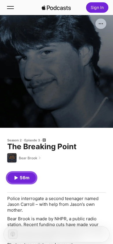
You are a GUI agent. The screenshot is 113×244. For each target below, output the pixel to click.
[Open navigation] (10, 7)
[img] (56, 7)
